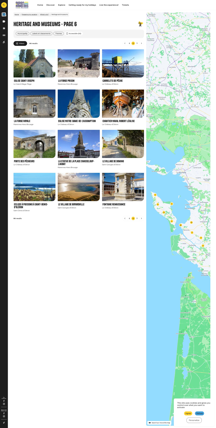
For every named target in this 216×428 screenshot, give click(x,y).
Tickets (125, 5)
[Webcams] (4, 21)
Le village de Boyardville (71, 204)
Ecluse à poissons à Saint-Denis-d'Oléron (31, 206)
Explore (61, 5)
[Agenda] (4, 14)
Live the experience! (108, 5)
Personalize (194, 420)
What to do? (44, 14)
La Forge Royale (22, 121)
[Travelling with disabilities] (4, 42)
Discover (50, 5)
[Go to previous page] (125, 43)
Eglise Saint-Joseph (24, 80)
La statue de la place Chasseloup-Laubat (76, 163)
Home (40, 5)
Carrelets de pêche (112, 80)
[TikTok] (4, 422)
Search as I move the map (161, 422)
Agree (188, 413)
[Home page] (22, 5)
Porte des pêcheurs (24, 161)
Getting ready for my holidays (82, 5)
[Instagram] (4, 404)
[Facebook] (3, 401)
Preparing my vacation (29, 14)
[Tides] (4, 35)
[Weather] (4, 28)
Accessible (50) (75, 33)
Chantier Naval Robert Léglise (118, 121)
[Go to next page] (141, 43)
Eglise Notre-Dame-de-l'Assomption (77, 121)
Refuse (199, 413)
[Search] (4, 5)
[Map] (178, 219)
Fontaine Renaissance (113, 204)
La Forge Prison (66, 80)
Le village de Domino (113, 161)
